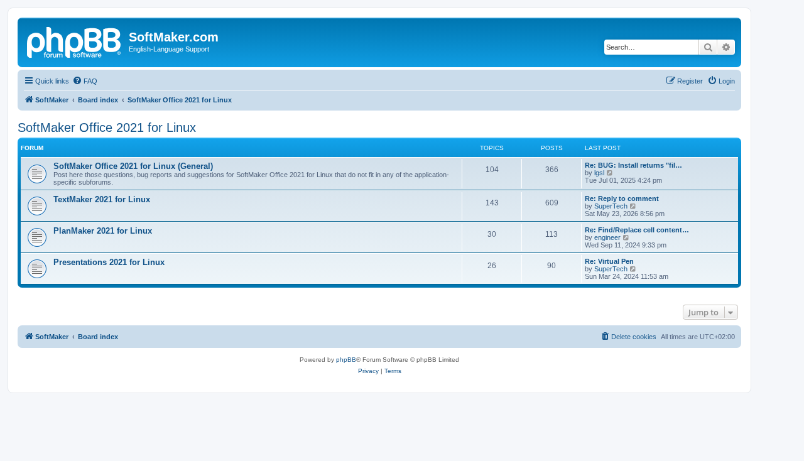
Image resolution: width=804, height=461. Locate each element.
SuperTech (610, 206)
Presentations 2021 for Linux (109, 262)
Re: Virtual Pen (609, 261)
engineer (607, 237)
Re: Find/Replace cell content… (637, 230)
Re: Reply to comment (622, 198)
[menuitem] (84, 81)
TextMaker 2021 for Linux (101, 199)
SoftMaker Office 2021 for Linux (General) (133, 166)
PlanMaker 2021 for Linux (102, 231)
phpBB (346, 359)
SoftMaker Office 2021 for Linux (107, 127)
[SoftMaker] (75, 41)
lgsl (599, 172)
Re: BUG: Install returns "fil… (633, 165)
